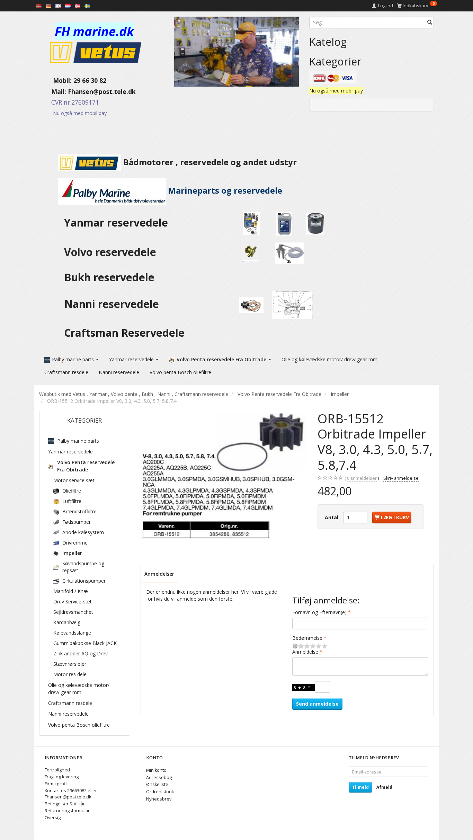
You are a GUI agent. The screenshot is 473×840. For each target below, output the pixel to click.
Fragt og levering (62, 777)
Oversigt (53, 818)
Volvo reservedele (112, 252)
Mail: (53, 91)
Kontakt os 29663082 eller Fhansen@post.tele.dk (71, 794)
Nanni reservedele (113, 304)
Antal (332, 517)
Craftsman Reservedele (124, 333)
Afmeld (384, 787)
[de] (48, 5)
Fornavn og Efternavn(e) (319, 612)
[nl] (68, 5)
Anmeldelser (159, 574)
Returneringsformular (67, 811)
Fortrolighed (57, 770)
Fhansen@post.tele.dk (102, 91)
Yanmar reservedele (116, 222)
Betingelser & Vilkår (65, 804)
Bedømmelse (307, 638)
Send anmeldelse (317, 703)
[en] (58, 5)
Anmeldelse (305, 651)
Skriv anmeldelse (401, 478)
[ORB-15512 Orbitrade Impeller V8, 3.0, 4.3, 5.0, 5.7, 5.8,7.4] (224, 478)
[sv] (87, 5)
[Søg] (429, 22)
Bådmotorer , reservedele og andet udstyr (209, 162)
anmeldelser (362, 478)
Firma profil (56, 784)
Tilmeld (360, 787)
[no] (77, 5)
